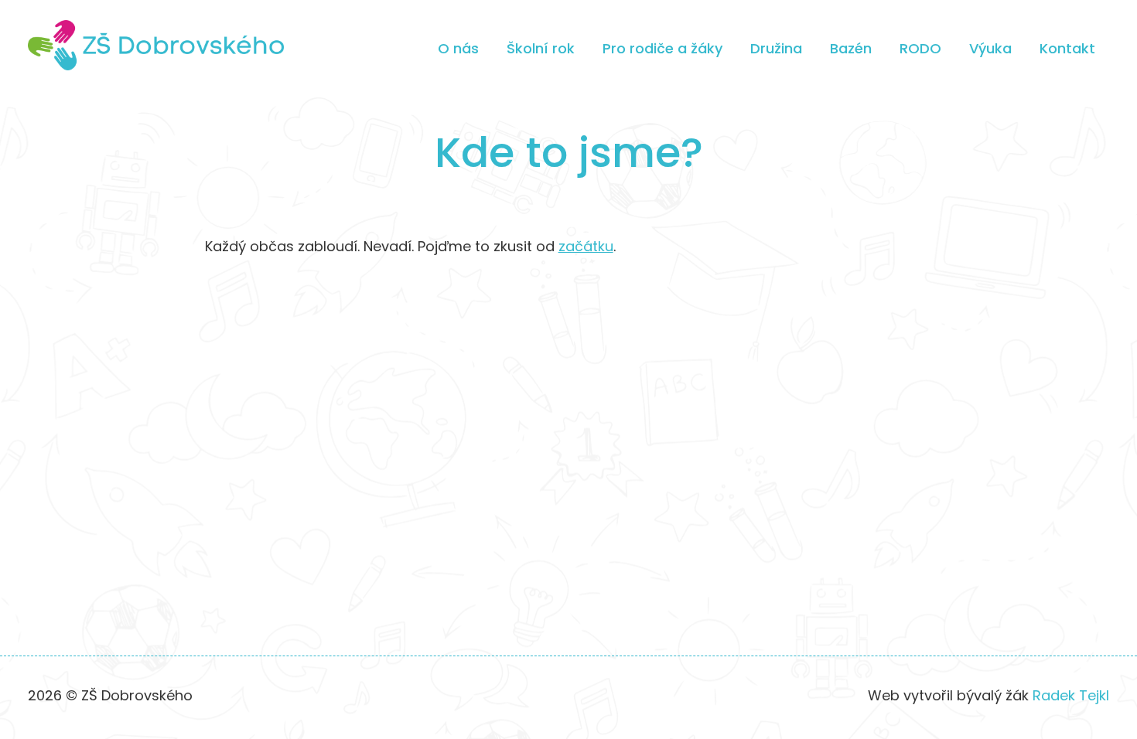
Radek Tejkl (1071, 695)
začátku (585, 246)
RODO (920, 48)
